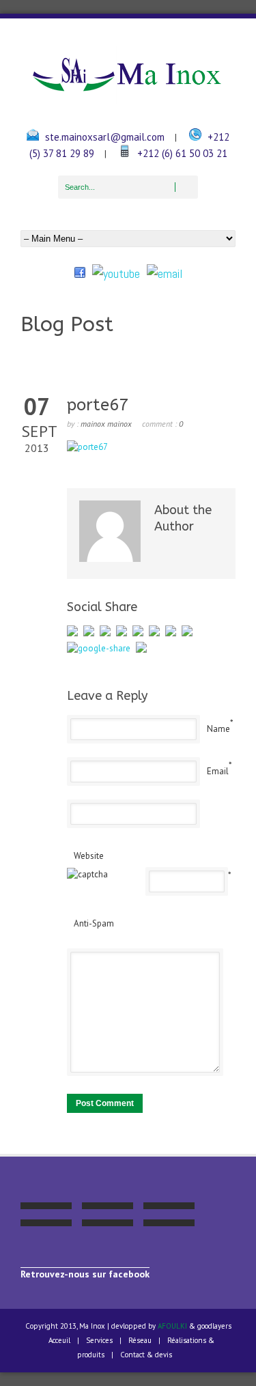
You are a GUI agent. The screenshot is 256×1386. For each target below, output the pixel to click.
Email (218, 771)
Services (99, 1340)
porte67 (97, 404)
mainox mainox (106, 424)
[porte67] (87, 447)
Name (218, 729)
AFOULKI (172, 1326)
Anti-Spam (94, 923)
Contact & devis (146, 1354)
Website (89, 856)
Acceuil (59, 1340)
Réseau (140, 1340)
